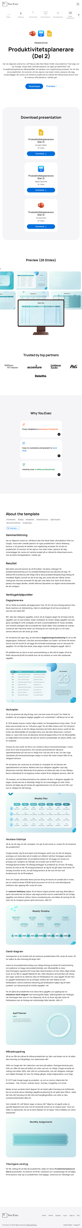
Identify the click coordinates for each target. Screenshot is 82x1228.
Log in (65, 1215)
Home (44, 1215)
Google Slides (27, 523)
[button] (13, 528)
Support (58, 1215)
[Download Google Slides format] (49, 33)
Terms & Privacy (31, 1225)
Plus (78, 1215)
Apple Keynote (55, 519)
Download (34, 86)
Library (50, 1215)
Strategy (20, 519)
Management (30, 519)
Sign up (72, 1215)
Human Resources (42, 519)
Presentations (11, 519)
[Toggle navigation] (78, 4)
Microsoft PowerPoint (13, 523)
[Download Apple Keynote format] (41, 33)
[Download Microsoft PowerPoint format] (32, 33)
